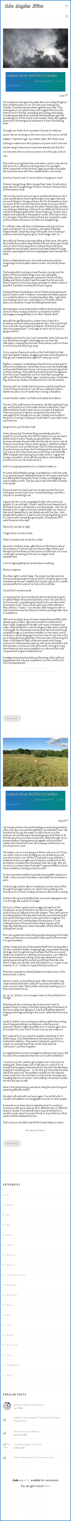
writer (26, 1480)
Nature (9, 1305)
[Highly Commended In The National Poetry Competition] (5, 1419)
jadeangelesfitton (44, 81)
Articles (9, 1204)
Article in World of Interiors (29, 1404)
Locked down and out (15, 1274)
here (47, 1486)
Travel (9, 1355)
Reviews (9, 1335)
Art (7, 1194)
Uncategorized (12, 1365)
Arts (8, 1214)
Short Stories (12, 1345)
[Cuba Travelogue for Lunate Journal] (5, 1458)
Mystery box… (12, 1294)
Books (9, 1235)
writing (9, 1375)
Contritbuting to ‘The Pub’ (28, 1444)
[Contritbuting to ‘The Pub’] (7, 1445)
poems (9, 1324)
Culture (9, 1244)
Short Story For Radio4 (26, 1431)
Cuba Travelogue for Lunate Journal (34, 1457)
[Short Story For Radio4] (5, 1433)
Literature (10, 1264)
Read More (12, 718)
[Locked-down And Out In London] (35, 48)
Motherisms (11, 1285)
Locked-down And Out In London (31, 75)
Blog (8, 1224)
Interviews (10, 1254)
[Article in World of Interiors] (7, 1406)
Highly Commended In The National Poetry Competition (37, 1419)
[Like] (25, 85)
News (8, 1315)
